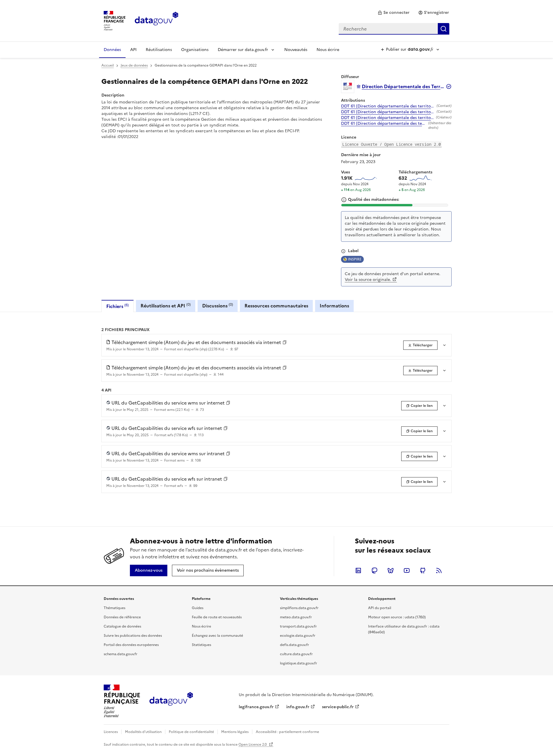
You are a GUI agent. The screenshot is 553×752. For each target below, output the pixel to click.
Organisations (195, 50)
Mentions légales (235, 731)
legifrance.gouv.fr (256, 707)
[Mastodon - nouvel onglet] (374, 570)
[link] (393, 12)
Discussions (217, 305)
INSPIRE (354, 259)
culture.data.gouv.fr (296, 654)
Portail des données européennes (131, 644)
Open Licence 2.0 (253, 744)
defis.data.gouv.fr (294, 644)
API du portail (379, 608)
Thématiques (114, 608)
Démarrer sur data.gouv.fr (243, 50)
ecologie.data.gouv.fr (297, 635)
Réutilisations (159, 50)
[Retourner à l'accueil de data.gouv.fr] (156, 20)
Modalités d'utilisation (143, 731)
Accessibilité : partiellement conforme (287, 731)
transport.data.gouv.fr (298, 626)
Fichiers (117, 306)
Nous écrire (328, 50)
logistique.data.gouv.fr (298, 663)
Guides (197, 608)
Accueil (107, 65)
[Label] (343, 251)
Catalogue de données (122, 626)
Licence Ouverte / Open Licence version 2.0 (391, 144)
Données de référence (122, 617)
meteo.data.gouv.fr (296, 617)
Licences (111, 731)
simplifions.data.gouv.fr (299, 608)
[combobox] (394, 29)
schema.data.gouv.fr (120, 654)
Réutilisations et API (166, 305)
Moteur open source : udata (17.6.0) (397, 617)
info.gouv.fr (297, 707)
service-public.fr (338, 707)
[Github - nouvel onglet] (423, 570)
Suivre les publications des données (133, 635)
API (133, 50)
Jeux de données (134, 65)
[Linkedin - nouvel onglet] (358, 570)
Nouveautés (295, 50)
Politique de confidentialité (191, 731)
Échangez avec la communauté (217, 635)
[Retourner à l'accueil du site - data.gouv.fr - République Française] (171, 701)
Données (112, 50)
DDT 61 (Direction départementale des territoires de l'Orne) (387, 106)
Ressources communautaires (276, 305)
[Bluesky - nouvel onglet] (390, 570)
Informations (334, 305)
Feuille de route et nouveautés (217, 617)
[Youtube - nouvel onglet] (406, 570)
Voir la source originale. (368, 280)
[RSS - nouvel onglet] (439, 570)
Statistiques (201, 644)
